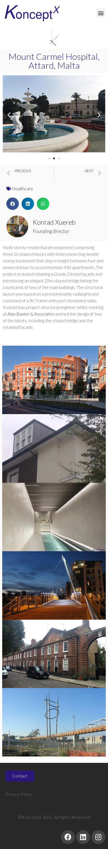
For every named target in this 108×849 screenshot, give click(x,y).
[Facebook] (68, 837)
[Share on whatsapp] (43, 203)
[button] (100, 12)
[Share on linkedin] (28, 203)
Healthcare (22, 188)
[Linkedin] (83, 837)
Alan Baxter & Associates (31, 313)
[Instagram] (98, 837)
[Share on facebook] (12, 203)
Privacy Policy (19, 794)
